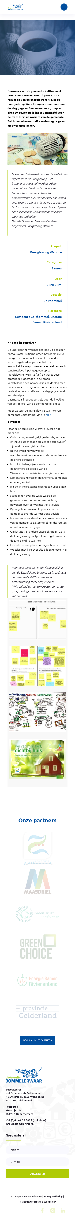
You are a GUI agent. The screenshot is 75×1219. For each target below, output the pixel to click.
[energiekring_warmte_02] (37, 640)
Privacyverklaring (53, 1196)
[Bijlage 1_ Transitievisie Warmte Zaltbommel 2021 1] (37, 778)
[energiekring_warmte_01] (37, 686)
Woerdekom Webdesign (43, 1201)
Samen (57, 268)
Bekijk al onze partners (37, 1040)
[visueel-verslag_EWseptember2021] (37, 732)
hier (48, 414)
